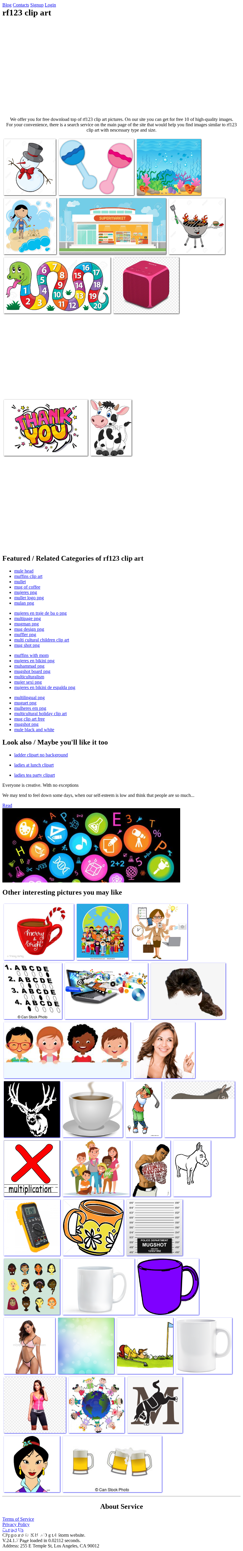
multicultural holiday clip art (40, 713)
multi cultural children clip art (41, 639)
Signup (37, 4)
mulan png (24, 603)
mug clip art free (29, 718)
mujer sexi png (28, 682)
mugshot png (26, 724)
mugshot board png (32, 671)
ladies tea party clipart (34, 775)
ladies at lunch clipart (34, 764)
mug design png (29, 629)
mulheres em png (30, 708)
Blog (7, 4)
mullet (20, 581)
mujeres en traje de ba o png (40, 613)
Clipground (29, 1533)
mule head (23, 570)
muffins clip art (28, 576)
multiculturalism (29, 676)
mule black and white (34, 729)
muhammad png (29, 666)
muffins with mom (31, 655)
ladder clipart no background (41, 754)
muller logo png (29, 597)
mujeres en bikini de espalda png (44, 687)
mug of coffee (27, 586)
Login (50, 4)
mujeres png (25, 592)
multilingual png (29, 697)
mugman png (26, 623)
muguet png (25, 702)
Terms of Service (18, 1519)
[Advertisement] (121, 67)
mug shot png (27, 645)
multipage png (27, 618)
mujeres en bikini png (34, 660)
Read (7, 805)
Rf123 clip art (17, 187)
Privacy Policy (16, 1524)
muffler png (25, 634)
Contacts (21, 4)
